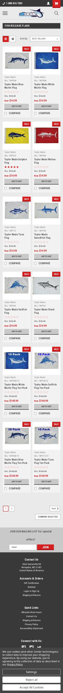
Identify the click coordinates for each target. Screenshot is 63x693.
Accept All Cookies (32, 687)
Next (54, 508)
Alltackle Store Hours (31, 612)
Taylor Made (10, 77)
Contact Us (31, 616)
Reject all (31, 680)
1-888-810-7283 (14, 3)
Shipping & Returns (32, 595)
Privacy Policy (31, 624)
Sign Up (35, 591)
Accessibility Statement (31, 628)
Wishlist (32, 587)
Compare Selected (48, 517)
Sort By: (24, 38)
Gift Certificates (31, 583)
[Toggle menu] (5, 13)
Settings (31, 672)
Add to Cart (17, 106)
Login (26, 591)
